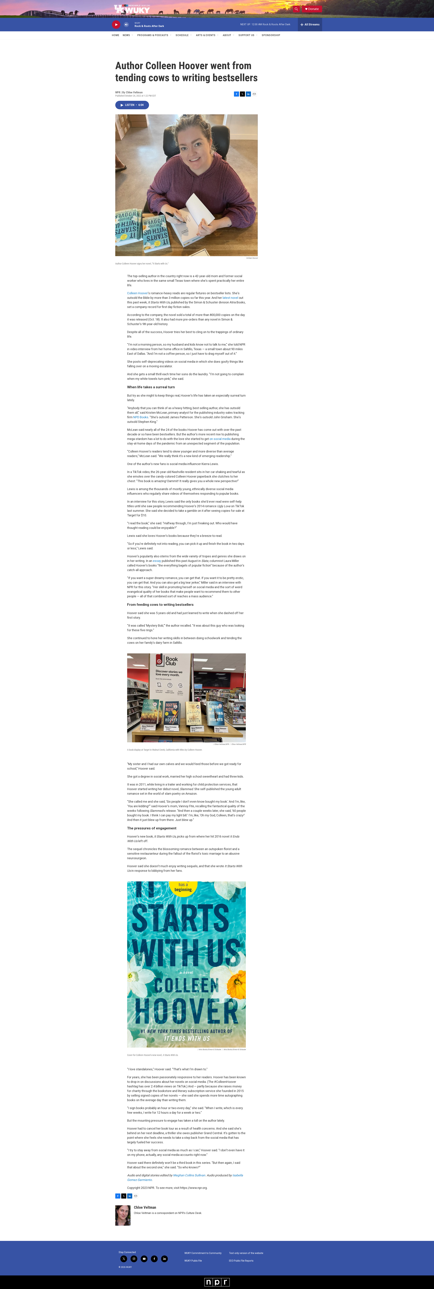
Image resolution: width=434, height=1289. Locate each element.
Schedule (182, 35)
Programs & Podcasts (152, 35)
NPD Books (140, 417)
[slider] (131, 24)
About (227, 35)
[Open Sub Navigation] (132, 35)
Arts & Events (205, 35)
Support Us (246, 35)
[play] (116, 25)
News (126, 35)
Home (115, 35)
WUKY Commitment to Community (203, 1253)
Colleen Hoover (137, 293)
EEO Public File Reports (241, 1261)
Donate (313, 9)
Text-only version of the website (246, 1253)
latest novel (230, 298)
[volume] (126, 24)
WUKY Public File (193, 1261)
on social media (220, 439)
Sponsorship (271, 35)
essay (157, 561)
